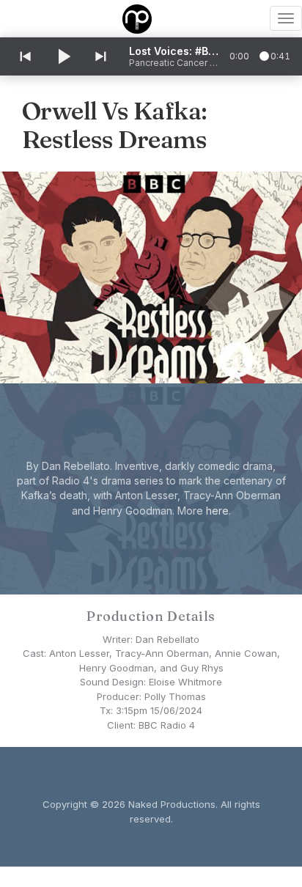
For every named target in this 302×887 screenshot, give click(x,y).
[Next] (101, 56)
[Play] (63, 56)
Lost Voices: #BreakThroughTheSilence (173, 51)
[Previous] (24, 56)
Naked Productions (172, 804)
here (217, 510)
